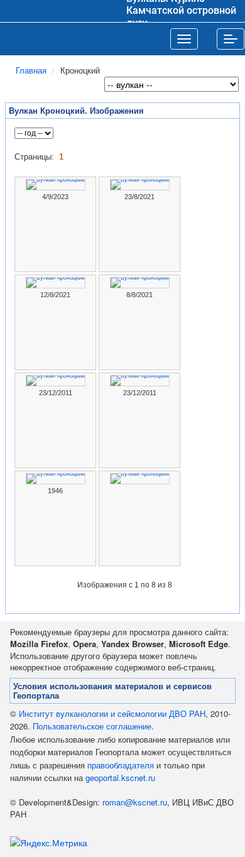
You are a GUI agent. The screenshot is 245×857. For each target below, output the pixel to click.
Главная (31, 70)
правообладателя (120, 765)
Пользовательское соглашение (92, 726)
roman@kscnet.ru (134, 802)
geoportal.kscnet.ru (120, 777)
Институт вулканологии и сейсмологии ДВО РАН (112, 713)
